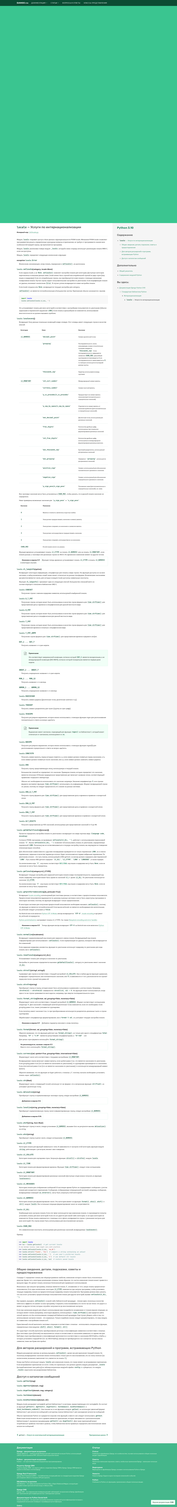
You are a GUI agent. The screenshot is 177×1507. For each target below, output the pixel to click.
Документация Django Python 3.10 (132, 288)
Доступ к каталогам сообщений (134, 258)
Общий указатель (126, 271)
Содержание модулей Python (130, 275)
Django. (22, 3)
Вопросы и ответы (71, 3)
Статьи (54, 3)
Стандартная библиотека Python (134, 292)
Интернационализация (132, 296)
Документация (38, 3)
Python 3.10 (125, 227)
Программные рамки (97, 1435)
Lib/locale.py (33, 232)
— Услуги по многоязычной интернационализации (41, 1435)
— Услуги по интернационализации (136, 241)
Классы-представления (95, 3)
